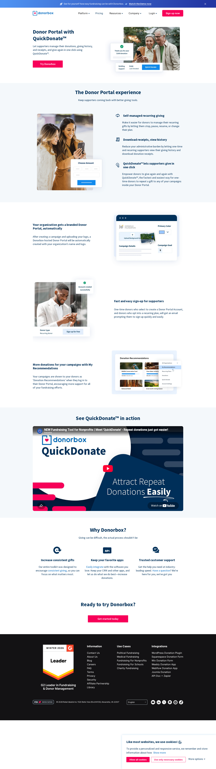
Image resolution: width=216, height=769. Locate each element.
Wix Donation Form (162, 660)
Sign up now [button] (173, 13)
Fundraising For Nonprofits (131, 660)
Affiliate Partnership (98, 683)
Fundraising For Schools (130, 664)
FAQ (89, 668)
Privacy (91, 675)
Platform (83, 13)
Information (94, 646)
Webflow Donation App (165, 668)
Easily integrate (94, 567)
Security (91, 679)
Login (152, 13)
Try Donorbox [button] (48, 64)
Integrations (159, 646)
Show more (159, 752)
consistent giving (57, 570)
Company (134, 13)
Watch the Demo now (140, 3)
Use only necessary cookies (168, 759)
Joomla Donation (161, 672)
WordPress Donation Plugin (167, 652)
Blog (89, 660)
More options (195, 759)
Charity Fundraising (127, 668)
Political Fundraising (128, 652)
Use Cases (124, 646)
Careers (91, 664)
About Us (92, 656)
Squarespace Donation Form (167, 656)
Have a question (161, 570)
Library (91, 687)
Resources (115, 13)
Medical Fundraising (128, 656)
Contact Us (93, 652)
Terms (90, 672)
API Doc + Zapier (161, 675)
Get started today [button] (108, 618)
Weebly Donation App (164, 664)
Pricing (99, 13)
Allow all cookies (138, 759)
